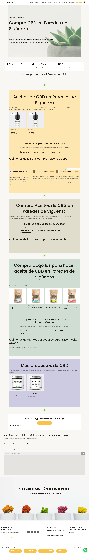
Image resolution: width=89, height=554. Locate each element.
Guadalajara (12, 441)
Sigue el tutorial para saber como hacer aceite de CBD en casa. (42, 332)
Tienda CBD (71, 532)
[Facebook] (35, 532)
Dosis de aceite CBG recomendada (54, 534)
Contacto (71, 534)
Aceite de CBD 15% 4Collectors (21, 171)
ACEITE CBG (30, 551)
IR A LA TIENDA (44, 423)
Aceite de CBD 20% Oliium (66, 171)
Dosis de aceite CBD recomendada (54, 535)
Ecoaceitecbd (9, 2)
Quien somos (72, 536)
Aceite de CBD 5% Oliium (42, 171)
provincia (34, 438)
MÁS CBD (61, 551)
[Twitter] (32, 532)
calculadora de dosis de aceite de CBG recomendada (40, 232)
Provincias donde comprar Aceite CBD (55, 530)
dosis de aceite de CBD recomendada (45, 152)
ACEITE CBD (15, 551)
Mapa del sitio (72, 537)
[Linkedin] (38, 532)
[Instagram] (28, 532)
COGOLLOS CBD (46, 551)
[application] (38, 2)
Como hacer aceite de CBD (53, 532)
